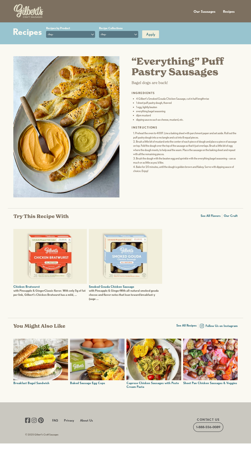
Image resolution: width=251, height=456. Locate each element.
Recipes (229, 11)
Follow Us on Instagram (222, 326)
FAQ (55, 420)
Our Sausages (204, 11)
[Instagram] (34, 420)
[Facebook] (27, 420)
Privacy (69, 420)
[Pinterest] (41, 420)
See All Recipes (186, 325)
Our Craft (231, 216)
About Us (86, 420)
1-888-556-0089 (208, 427)
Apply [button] (150, 34)
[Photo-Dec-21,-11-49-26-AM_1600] (66, 196)
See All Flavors (211, 216)
